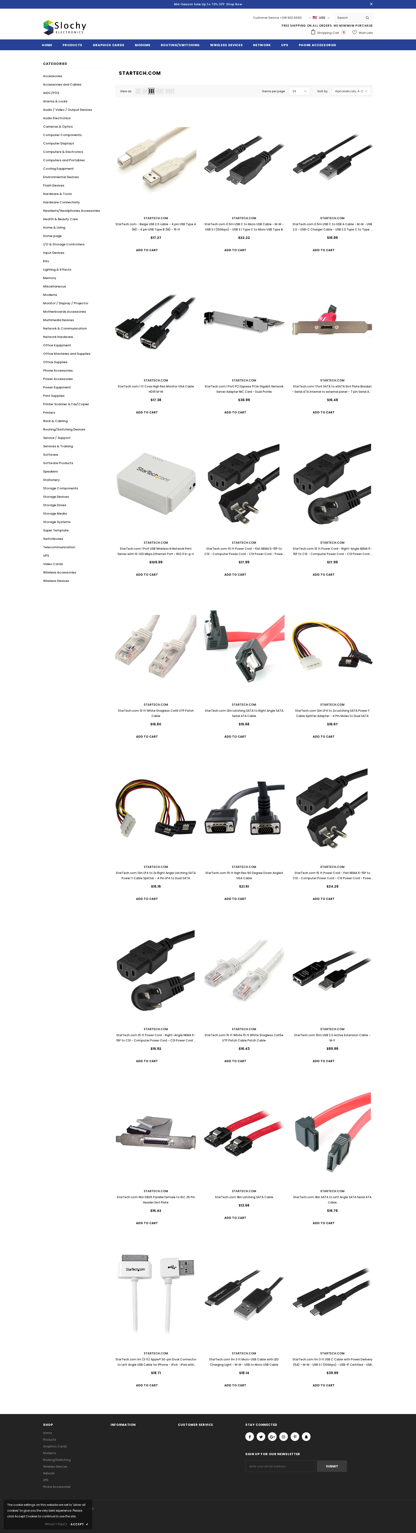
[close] (371, 4)
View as (125, 91)
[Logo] (64, 33)
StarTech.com (156, 218)
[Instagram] (283, 1436)
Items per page (273, 91)
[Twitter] (261, 1436)
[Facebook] (249, 1436)
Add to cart (147, 250)
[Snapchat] (306, 1436)
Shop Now (234, 4)
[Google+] (272, 1436)
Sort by (322, 91)
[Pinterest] (295, 1436)
